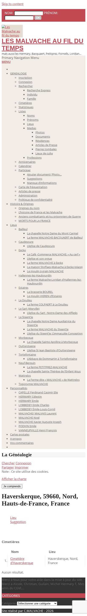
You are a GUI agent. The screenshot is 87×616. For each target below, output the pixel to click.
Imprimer (22, 467)
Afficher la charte (14, 479)
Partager (8, 467)
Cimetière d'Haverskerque (21, 560)
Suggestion (18, 522)
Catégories (9, 603)
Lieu (13, 517)
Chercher (8, 463)
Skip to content (12, 4)
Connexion (23, 463)
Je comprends (12, 486)
